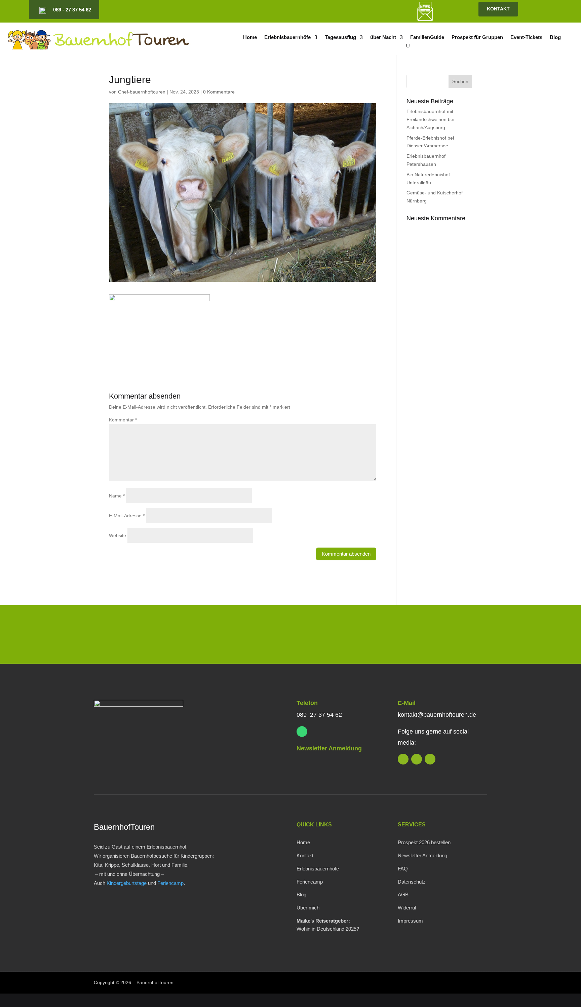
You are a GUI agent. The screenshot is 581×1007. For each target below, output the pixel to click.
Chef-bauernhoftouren (141, 92)
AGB (403, 894)
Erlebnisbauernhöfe (287, 37)
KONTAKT (498, 8)
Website (117, 535)
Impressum (410, 921)
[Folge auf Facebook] (368, 9)
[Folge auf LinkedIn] (345, 9)
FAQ (403, 868)
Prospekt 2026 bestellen (424, 842)
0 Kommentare (219, 92)
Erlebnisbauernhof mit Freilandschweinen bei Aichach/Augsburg (430, 119)
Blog (555, 37)
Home (250, 37)
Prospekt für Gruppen (477, 37)
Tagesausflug (340, 37)
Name (117, 495)
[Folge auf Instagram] (356, 9)
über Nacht (383, 37)
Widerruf (407, 907)
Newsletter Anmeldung (329, 748)
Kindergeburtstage (127, 883)
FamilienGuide (427, 37)
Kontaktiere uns (442, 636)
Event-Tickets (526, 37)
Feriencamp (170, 883)
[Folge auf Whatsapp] (302, 731)
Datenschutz (412, 882)
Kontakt (305, 855)
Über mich (308, 907)
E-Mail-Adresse (127, 515)
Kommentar (123, 419)
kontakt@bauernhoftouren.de (437, 714)
